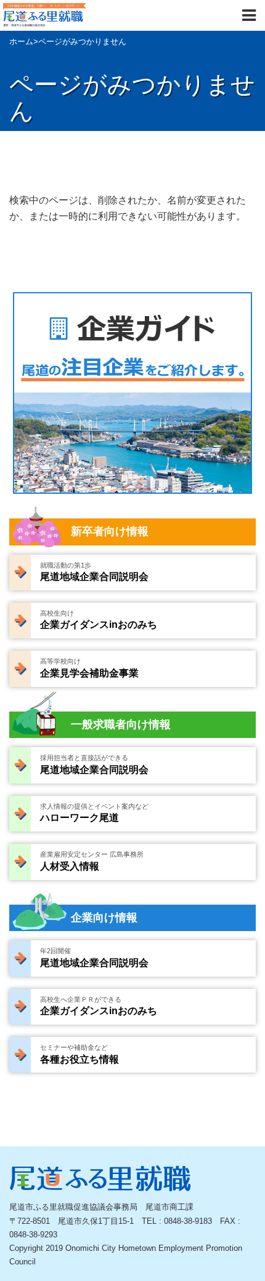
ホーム (21, 41)
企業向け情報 (104, 917)
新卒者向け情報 (110, 531)
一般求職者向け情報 (121, 724)
